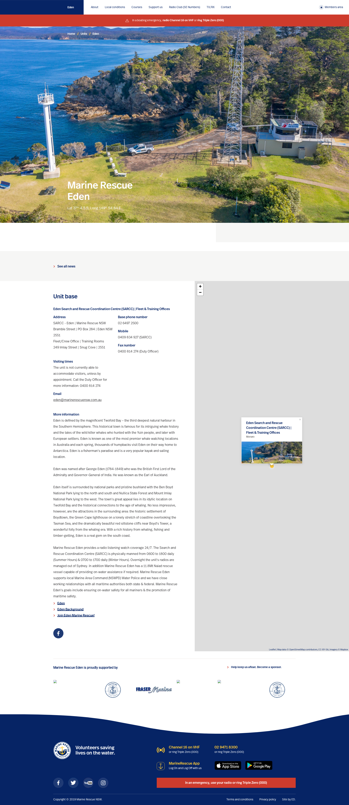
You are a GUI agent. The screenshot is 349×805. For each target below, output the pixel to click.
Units (84, 34)
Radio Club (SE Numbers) (184, 7)
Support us (156, 7)
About (94, 7)
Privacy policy (267, 799)
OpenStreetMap (297, 649)
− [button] (200, 292)
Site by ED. (289, 799)
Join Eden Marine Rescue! (76, 615)
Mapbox (344, 649)
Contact (226, 7)
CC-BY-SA (323, 649)
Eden (70, 7)
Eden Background (70, 609)
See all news (66, 266)
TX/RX (210, 7)
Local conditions (115, 7)
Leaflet (272, 649)
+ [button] (200, 286)
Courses (136, 7)
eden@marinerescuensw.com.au (77, 400)
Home (71, 34)
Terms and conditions (239, 799)
